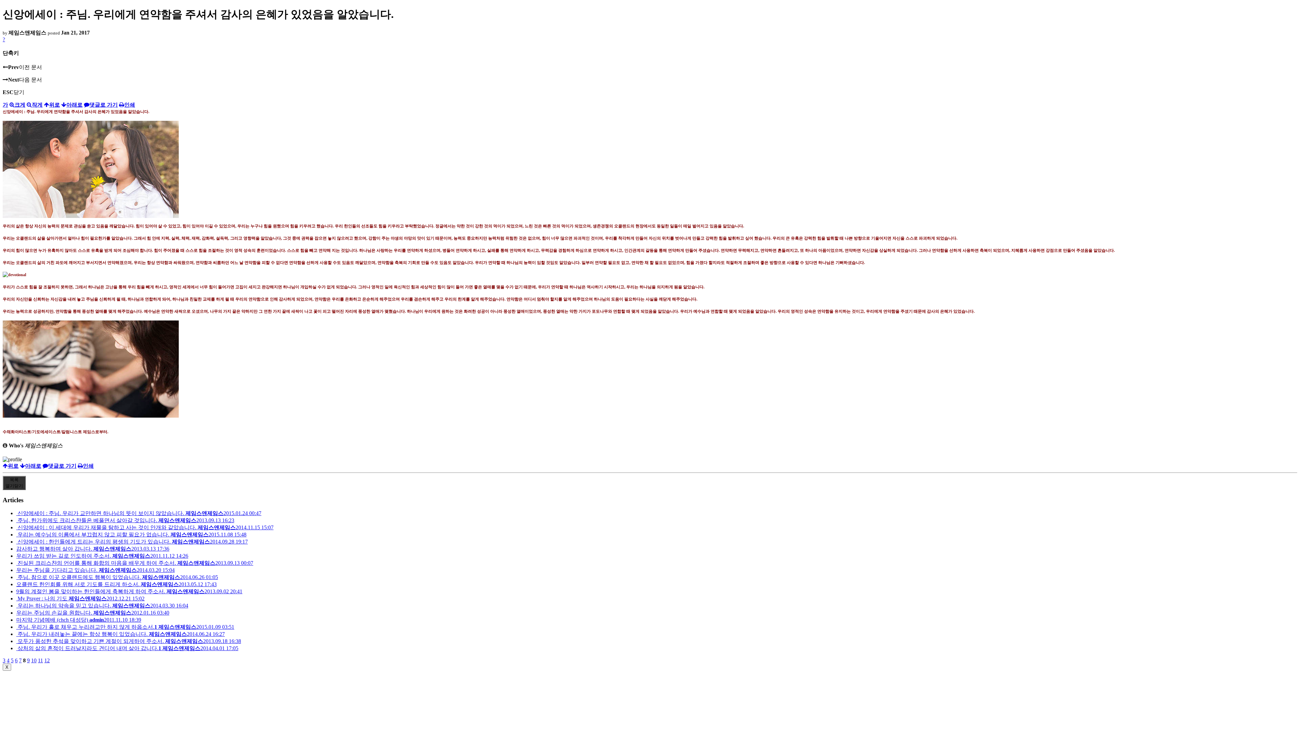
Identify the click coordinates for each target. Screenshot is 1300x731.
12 (47, 660)
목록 (14, 482)
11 (40, 660)
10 (34, 660)
